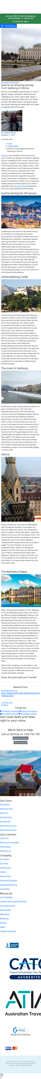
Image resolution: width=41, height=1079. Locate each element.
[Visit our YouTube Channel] (25, 797)
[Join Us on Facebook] (14, 797)
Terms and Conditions (8, 880)
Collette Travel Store (8, 931)
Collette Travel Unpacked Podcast (13, 901)
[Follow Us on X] (18, 797)
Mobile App (4, 918)
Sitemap (3, 923)
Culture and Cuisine (29, 711)
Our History (4, 859)
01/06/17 (4, 705)
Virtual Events (5, 910)
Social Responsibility (28, 714)
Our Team (4, 863)
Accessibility (5, 889)
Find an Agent (5, 846)
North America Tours (8, 825)
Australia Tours (6, 817)
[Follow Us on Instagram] (16, 797)
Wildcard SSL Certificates (20, 1035)
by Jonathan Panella (8, 132)
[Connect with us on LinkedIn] (20, 797)
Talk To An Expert (20, 743)
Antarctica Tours (6, 808)
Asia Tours (4, 813)
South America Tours (8, 830)
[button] (20, 1030)
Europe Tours (5, 821)
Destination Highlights (10, 82)
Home (9, 143)
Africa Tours (5, 804)
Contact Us (4, 838)
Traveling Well (12, 146)
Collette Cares (5, 867)
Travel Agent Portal (7, 906)
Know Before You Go (9, 690)
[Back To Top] (1, 1074)
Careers (3, 872)
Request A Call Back (20, 738)
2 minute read (6, 702)
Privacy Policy (5, 876)
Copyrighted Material (8, 884)
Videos (2, 927)
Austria (4, 155)
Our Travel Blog (6, 897)
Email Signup (10, 26)
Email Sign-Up (5, 851)
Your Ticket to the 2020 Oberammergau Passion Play (20, 694)
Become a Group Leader (9, 842)
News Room (5, 914)
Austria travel (22, 186)
